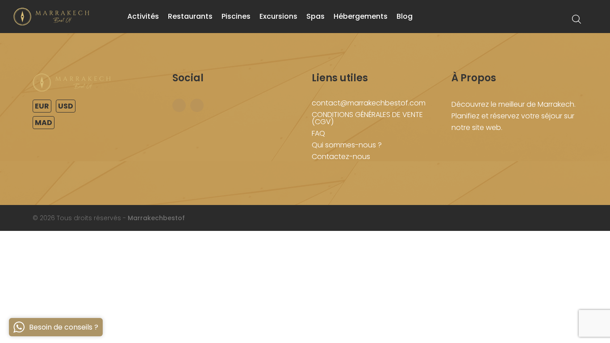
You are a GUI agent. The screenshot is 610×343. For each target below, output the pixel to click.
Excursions (278, 16)
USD (65, 106)
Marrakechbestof (156, 217)
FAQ (318, 133)
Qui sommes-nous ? (347, 145)
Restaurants (190, 16)
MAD (43, 122)
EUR (42, 106)
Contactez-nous (341, 156)
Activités (143, 16)
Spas (315, 16)
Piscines (236, 16)
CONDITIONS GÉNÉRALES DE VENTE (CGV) (367, 118)
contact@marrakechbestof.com (369, 103)
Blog (405, 16)
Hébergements (361, 16)
